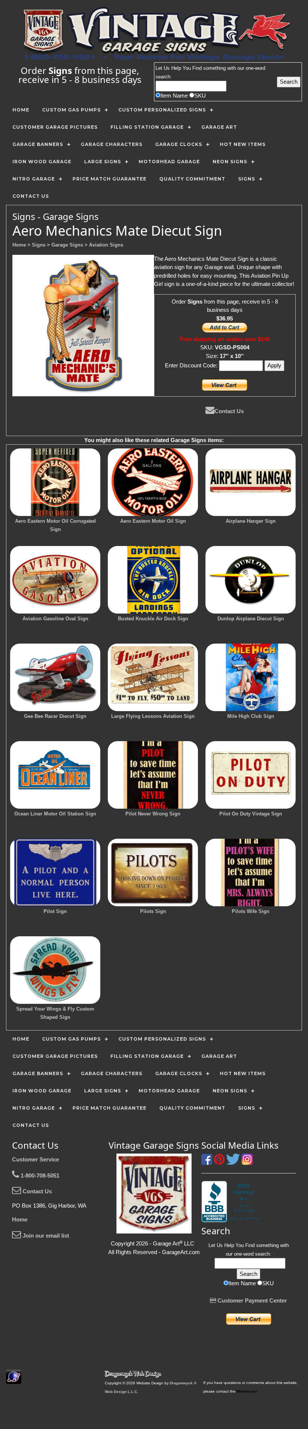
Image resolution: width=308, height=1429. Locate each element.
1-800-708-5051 (39, 1175)
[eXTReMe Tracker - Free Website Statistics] (13, 1380)
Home (19, 1219)
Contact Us (229, 411)
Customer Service (35, 1159)
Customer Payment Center (251, 1300)
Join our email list (45, 1235)
